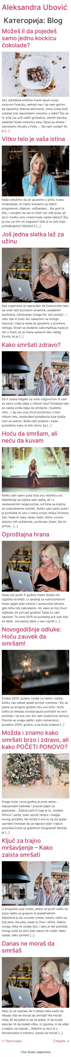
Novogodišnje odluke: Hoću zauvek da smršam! (31, 636)
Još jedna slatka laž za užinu (33, 238)
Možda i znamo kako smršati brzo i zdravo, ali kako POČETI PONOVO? (35, 739)
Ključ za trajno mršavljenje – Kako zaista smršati (27, 847)
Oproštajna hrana (25, 534)
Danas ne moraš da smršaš (28, 947)
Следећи (61, 1041)
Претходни (11, 1041)
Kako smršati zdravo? (31, 344)
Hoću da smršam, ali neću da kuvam (29, 437)
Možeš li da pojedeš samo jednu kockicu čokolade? (29, 38)
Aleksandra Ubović (34, 7)
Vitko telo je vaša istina (33, 138)
